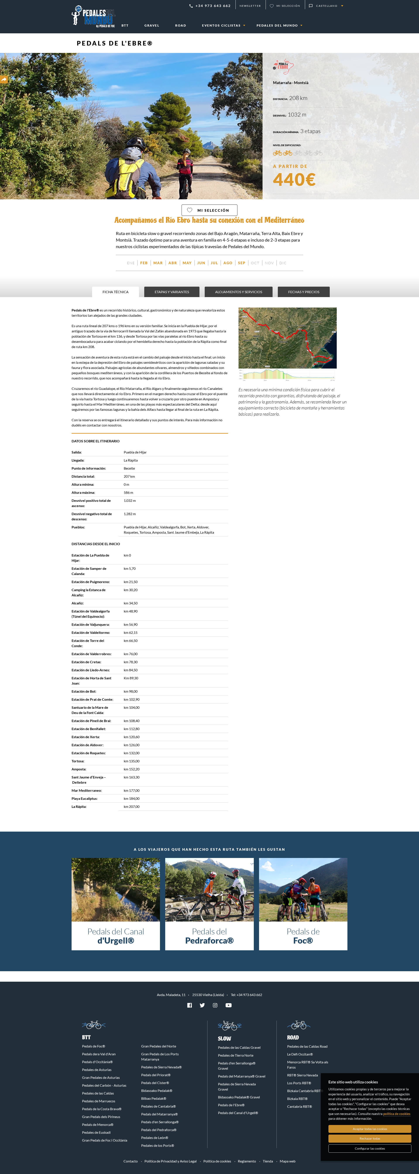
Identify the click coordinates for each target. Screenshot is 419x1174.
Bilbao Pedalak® (153, 1098)
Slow (224, 1038)
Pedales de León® (154, 1137)
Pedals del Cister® (155, 1083)
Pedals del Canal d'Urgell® (238, 1113)
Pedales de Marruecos (98, 1101)
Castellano (326, 5)
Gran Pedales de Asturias (101, 1077)
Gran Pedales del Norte (158, 1046)
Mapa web (287, 1161)
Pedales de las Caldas (98, 1093)
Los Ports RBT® (299, 1083)
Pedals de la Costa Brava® (102, 1109)
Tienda (268, 1161)
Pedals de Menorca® (97, 1124)
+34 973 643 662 (213, 5)
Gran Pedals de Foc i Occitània (104, 1140)
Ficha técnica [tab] (116, 292)
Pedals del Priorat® (156, 1075)
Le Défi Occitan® (300, 1054)
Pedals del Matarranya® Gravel (241, 1076)
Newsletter (250, 5)
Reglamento (247, 1161)
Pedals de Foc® (93, 1046)
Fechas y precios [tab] (303, 292)
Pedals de (303, 935)
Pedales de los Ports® (157, 1145)
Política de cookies (217, 1161)
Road (293, 1037)
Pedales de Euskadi (96, 1132)
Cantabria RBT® (299, 1106)
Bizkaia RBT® (297, 1098)
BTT (86, 1037)
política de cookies (396, 1114)
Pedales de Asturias (97, 1069)
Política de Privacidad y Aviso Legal (170, 1161)
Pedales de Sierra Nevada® (161, 1067)
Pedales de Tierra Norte (235, 1055)
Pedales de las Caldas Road (307, 1046)
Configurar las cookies (370, 1148)
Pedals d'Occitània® (97, 1062)
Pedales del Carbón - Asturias (104, 1085)
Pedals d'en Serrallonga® (160, 1122)
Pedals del (209, 935)
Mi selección (288, 5)
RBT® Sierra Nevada (302, 1075)
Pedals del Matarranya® (159, 1114)
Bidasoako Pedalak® (156, 1090)
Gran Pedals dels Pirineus (101, 1117)
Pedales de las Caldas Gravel (239, 1047)
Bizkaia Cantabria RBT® (305, 1091)
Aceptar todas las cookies (370, 1129)
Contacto (131, 1161)
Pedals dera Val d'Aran (99, 1054)
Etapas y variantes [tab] (172, 292)
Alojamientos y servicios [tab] (238, 292)
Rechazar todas (370, 1138)
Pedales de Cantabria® (158, 1106)
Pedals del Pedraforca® (159, 1130)
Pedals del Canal (115, 935)
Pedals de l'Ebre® (115, 43)
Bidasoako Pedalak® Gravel (239, 1097)
